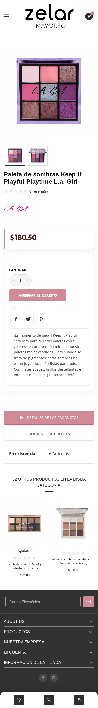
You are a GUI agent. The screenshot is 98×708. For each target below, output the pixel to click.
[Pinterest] (41, 319)
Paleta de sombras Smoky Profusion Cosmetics (24, 566)
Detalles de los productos (52, 417)
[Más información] (33, 531)
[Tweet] (28, 319)
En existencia (22, 453)
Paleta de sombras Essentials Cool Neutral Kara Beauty (73, 561)
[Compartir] (15, 319)
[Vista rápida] (24, 531)
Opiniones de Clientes (49, 433)
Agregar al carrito (38, 295)
